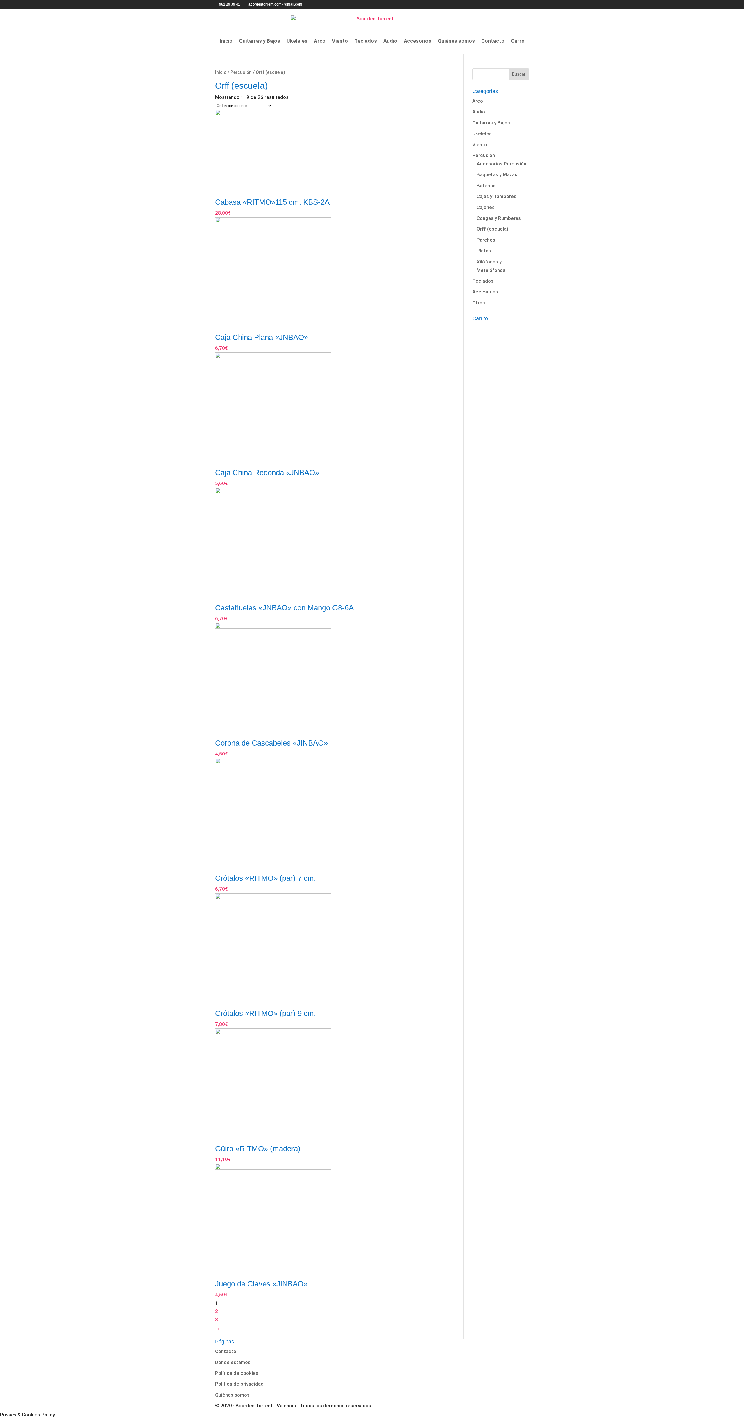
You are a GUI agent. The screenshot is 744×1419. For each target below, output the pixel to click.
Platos (484, 251)
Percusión (241, 72)
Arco (320, 41)
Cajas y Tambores (496, 196)
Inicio (226, 41)
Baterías (486, 185)
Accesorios (417, 41)
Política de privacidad (239, 1384)
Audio (390, 41)
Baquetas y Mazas (497, 174)
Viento (340, 41)
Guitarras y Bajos (259, 41)
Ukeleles (297, 41)
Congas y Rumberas (499, 218)
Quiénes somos (456, 41)
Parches (486, 240)
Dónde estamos (233, 1362)
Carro (518, 41)
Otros (478, 303)
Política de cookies (236, 1373)
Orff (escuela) (492, 229)
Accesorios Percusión (501, 164)
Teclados (365, 41)
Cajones (486, 207)
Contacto (493, 41)
